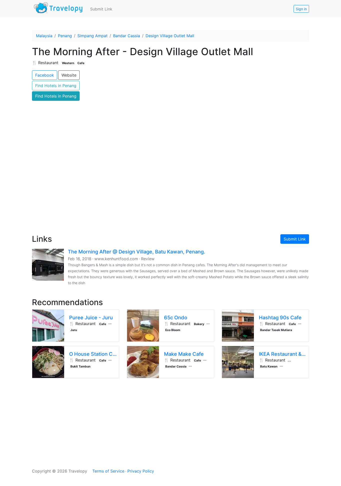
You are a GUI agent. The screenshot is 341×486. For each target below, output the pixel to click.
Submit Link (101, 8)
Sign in (301, 9)
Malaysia (44, 35)
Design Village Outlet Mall (170, 35)
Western (68, 63)
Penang (65, 35)
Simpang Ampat (92, 35)
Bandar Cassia (126, 35)
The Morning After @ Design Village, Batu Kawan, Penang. (136, 252)
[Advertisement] (170, 187)
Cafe (80, 63)
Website (68, 75)
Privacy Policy (140, 471)
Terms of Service (108, 471)
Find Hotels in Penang (55, 85)
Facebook (44, 75)
